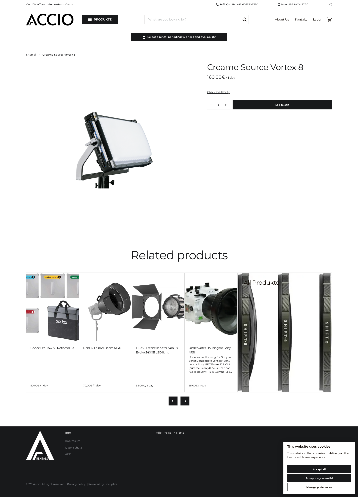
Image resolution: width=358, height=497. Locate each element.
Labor (317, 19)
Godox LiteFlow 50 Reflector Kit (52, 348)
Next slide (184, 401)
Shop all (31, 54)
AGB (68, 454)
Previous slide (173, 401)
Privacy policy (76, 484)
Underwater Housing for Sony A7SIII (210, 350)
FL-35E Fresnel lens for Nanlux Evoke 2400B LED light (157, 350)
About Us (282, 19)
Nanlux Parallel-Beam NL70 (102, 348)
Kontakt (301, 19)
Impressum (72, 441)
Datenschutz (73, 447)
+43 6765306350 (247, 4)
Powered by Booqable (102, 484)
